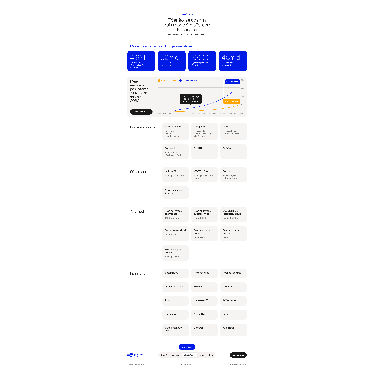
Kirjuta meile (186, 364)
